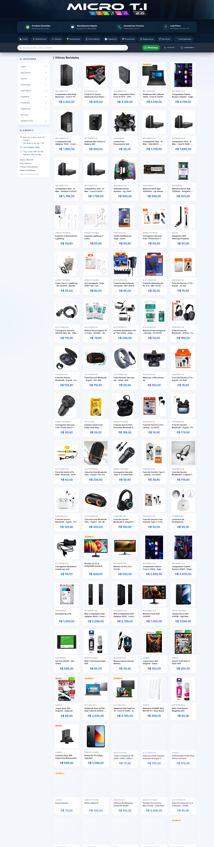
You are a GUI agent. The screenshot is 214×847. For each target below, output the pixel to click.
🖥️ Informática (92, 39)
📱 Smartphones (183, 39)
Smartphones (27, 121)
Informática (26, 90)
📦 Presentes (128, 39)
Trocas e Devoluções (29, 167)
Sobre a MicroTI (26, 160)
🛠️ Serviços (164, 39)
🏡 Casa (23, 39)
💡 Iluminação (73, 39)
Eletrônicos (26, 72)
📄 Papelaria (111, 39)
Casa (23, 66)
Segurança (26, 108)
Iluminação (25, 84)
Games (24, 78)
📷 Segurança (146, 39)
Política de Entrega (27, 170)
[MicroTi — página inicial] (107, 9)
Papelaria (25, 96)
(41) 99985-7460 (31, 147)
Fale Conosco (26, 163)
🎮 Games (56, 39)
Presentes (25, 103)
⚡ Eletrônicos (39, 39)
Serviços (24, 114)
